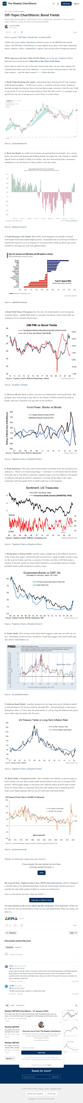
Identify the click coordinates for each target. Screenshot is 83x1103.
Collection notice (55, 1089)
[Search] (54, 4)
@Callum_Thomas (20, 384)
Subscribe (66, 4)
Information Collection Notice (41, 1059)
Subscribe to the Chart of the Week (44, 61)
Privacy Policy (57, 1059)
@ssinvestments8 (19, 849)
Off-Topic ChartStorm (27, 37)
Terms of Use (51, 1057)
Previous (12, 933)
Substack (31, 1099)
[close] (61, 1022)
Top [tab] (7, 1005)
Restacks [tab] (18, 947)
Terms (47, 1089)
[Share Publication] (58, 4)
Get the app (51, 1094)
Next (72, 933)
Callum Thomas (15, 25)
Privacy (41, 1089)
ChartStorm (31, 42)
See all (8, 1058)
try (13, 894)
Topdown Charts (19, 459)
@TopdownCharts (34, 459)
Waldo (11, 966)
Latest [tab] (12, 1005)
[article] (41, 1016)
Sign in (76, 4)
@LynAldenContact (20, 694)
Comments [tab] (9, 947)
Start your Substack (36, 1094)
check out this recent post (43, 905)
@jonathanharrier (19, 143)
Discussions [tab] (20, 1005)
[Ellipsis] (77, 965)
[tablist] (13, 947)
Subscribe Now (48, 72)
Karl (10, 986)
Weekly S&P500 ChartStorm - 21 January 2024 (26, 1011)
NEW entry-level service (51, 883)
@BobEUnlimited (19, 302)
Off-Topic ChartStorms (14, 11)
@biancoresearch (19, 226)
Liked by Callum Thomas (17, 968)
